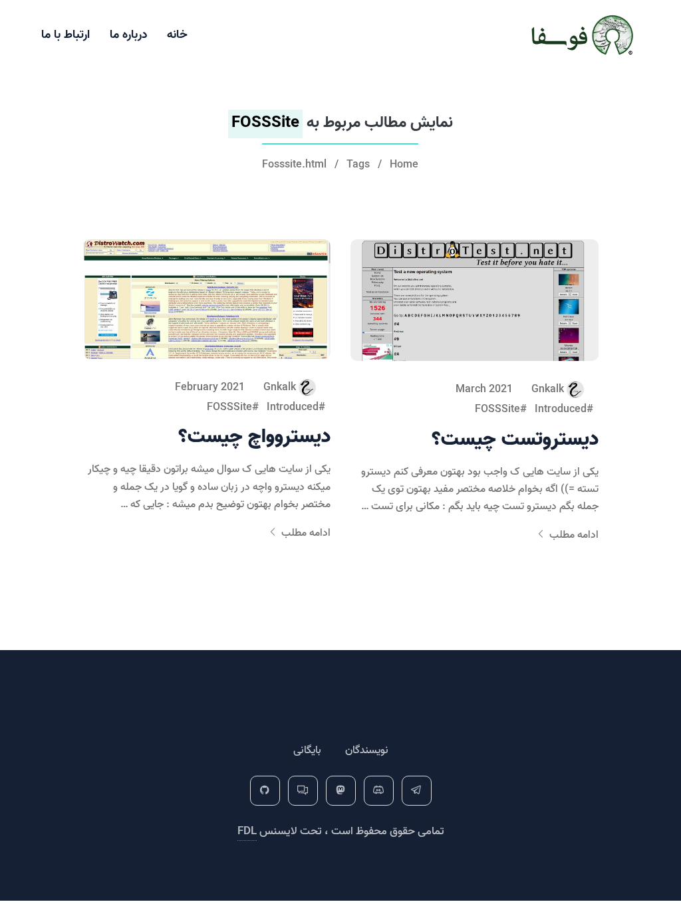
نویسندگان (366, 750)
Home (404, 164)
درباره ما (128, 35)
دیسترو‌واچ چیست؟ (254, 437)
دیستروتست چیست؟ (515, 440)
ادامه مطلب (573, 535)
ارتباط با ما (65, 35)
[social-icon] (417, 791)
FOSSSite (497, 409)
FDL (247, 831)
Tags (358, 164)
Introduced (561, 409)
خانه (177, 35)
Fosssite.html (294, 164)
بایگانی (307, 750)
